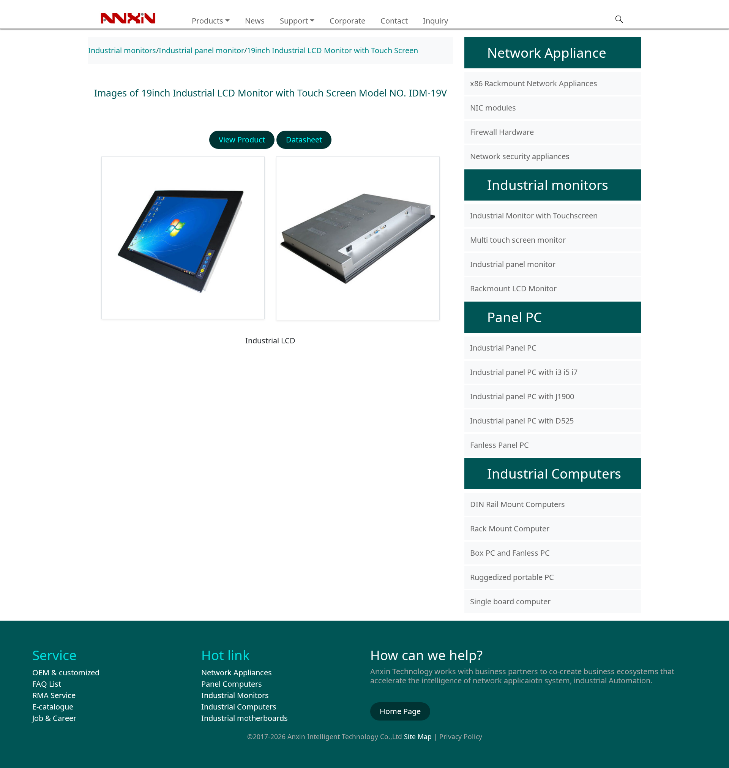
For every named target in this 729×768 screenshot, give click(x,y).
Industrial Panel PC (503, 348)
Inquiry (435, 21)
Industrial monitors (122, 50)
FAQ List (46, 684)
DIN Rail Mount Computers (517, 504)
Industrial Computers (554, 473)
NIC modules (493, 108)
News (255, 21)
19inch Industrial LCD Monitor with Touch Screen (332, 50)
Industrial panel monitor (201, 50)
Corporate (347, 21)
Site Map (418, 736)
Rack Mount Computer (509, 528)
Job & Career (54, 718)
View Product (242, 139)
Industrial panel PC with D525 (522, 421)
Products (207, 21)
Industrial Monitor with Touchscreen (534, 215)
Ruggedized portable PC (512, 577)
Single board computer (510, 601)
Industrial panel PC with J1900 (522, 396)
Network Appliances (236, 672)
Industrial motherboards (244, 718)
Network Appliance (546, 53)
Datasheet (304, 139)
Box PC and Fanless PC (510, 553)
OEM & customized (65, 672)
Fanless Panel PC (499, 445)
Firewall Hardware (502, 132)
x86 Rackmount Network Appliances (533, 83)
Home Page (400, 711)
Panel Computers (231, 684)
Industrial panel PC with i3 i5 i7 (524, 372)
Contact (394, 21)
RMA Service (54, 695)
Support (294, 21)
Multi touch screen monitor (518, 240)
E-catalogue (52, 707)
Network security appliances (520, 156)
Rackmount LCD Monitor (513, 288)
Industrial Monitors (235, 695)
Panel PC (514, 317)
